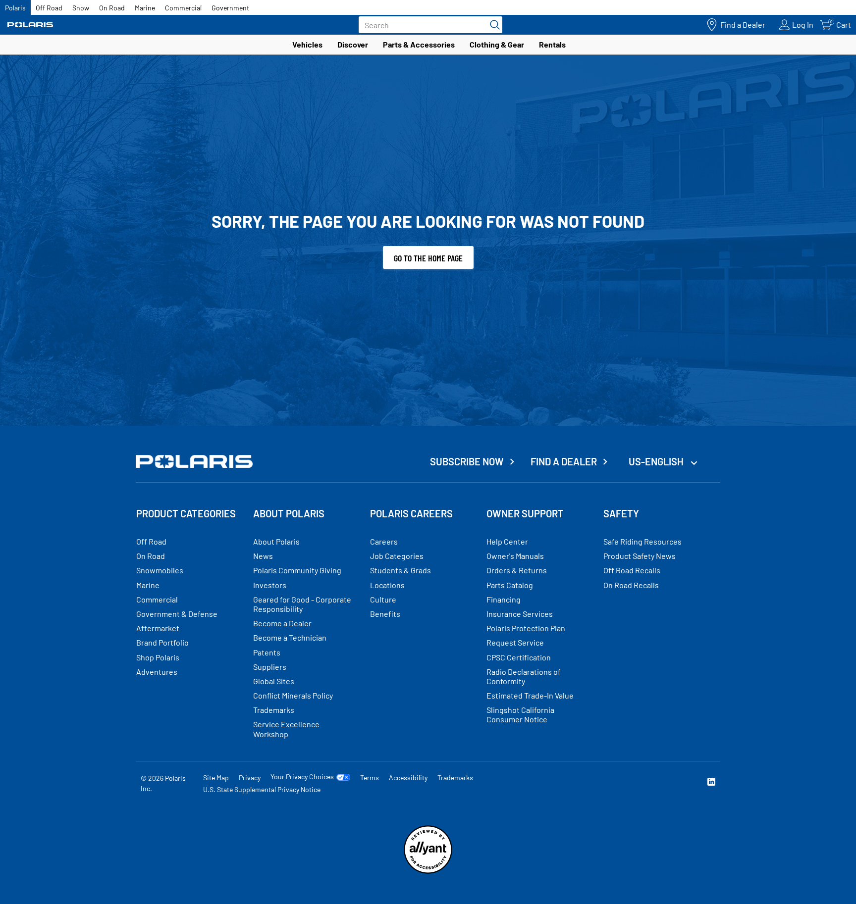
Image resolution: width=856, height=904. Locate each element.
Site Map (216, 777)
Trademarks (455, 777)
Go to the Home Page (428, 257)
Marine (145, 7)
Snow (80, 7)
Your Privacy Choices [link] (302, 777)
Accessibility (408, 777)
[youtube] (604, 783)
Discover (352, 44)
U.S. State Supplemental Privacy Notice (262, 789)
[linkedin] (711, 783)
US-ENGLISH (657, 461)
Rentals (552, 44)
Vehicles (307, 44)
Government (230, 7)
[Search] (492, 24)
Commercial (183, 7)
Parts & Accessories (419, 44)
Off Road (49, 7)
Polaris (15, 7)
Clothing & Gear (497, 44)
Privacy (250, 777)
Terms (369, 777)
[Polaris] (30, 25)
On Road (112, 7)
